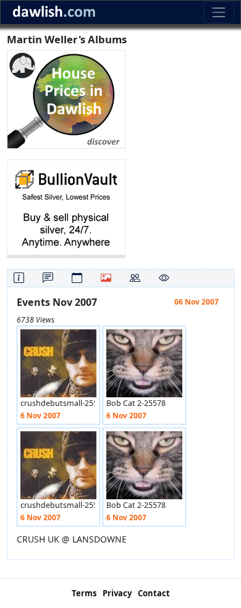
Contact (154, 593)
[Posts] (48, 278)
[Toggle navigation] (218, 12)
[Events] (77, 278)
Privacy (117, 593)
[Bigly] (66, 98)
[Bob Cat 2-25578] (144, 367)
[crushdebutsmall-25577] (58, 367)
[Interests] (164, 278)
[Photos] (106, 278)
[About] (19, 278)
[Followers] (135, 278)
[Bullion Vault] (66, 208)
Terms (84, 593)
